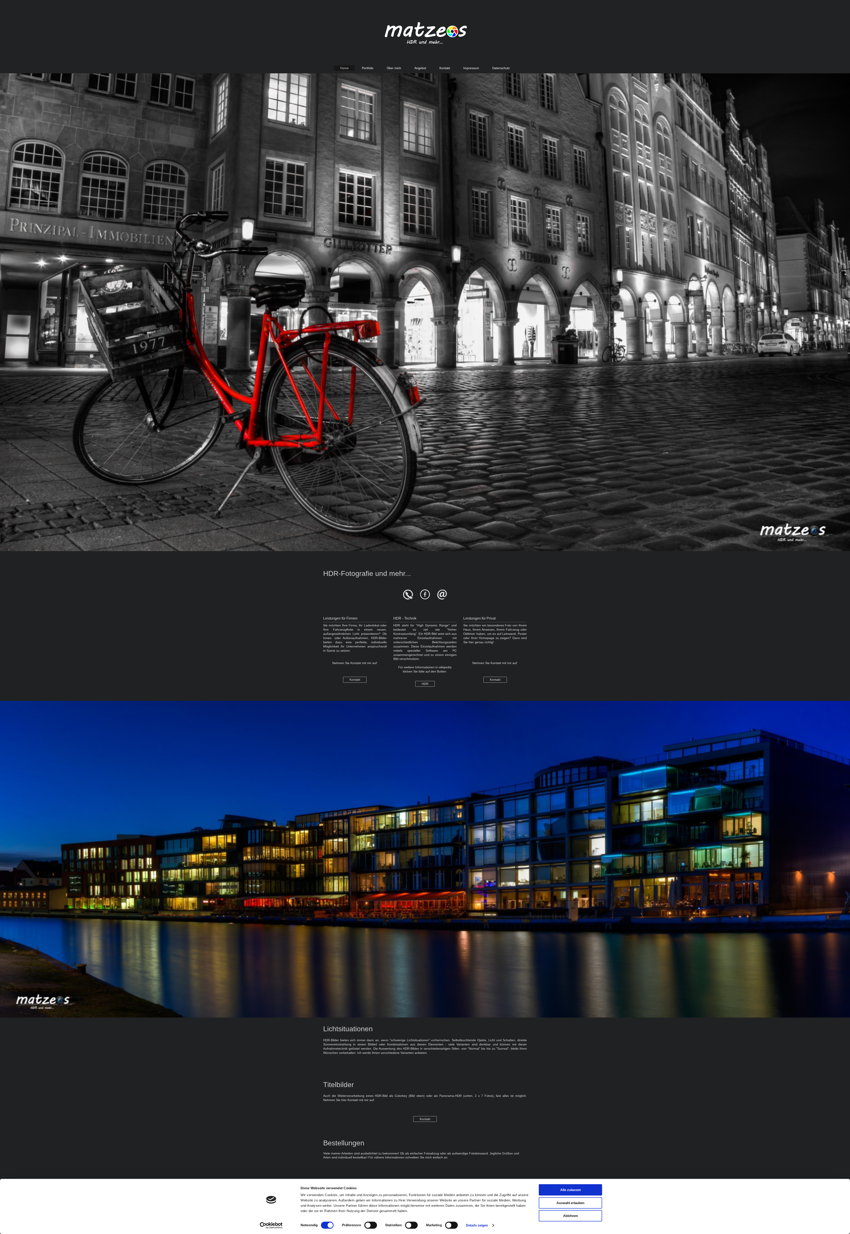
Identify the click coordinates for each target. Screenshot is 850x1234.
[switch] (370, 1225)
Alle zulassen (570, 1190)
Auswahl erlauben (570, 1203)
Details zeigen (477, 1225)
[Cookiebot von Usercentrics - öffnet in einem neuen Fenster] (271, 1225)
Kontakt (355, 679)
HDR (425, 684)
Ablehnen (570, 1216)
